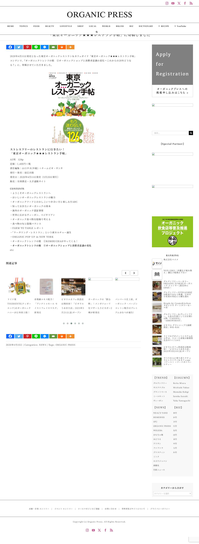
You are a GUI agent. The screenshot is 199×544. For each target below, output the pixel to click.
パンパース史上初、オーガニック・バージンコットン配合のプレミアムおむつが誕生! (126, 306)
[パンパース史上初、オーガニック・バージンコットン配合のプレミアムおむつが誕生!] (127, 287)
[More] (70, 47)
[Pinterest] (27, 47)
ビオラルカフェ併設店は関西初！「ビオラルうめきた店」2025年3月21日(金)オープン (72, 306)
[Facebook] (10, 47)
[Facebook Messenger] (45, 47)
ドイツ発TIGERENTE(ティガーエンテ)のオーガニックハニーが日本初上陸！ (19, 306)
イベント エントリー (63, 508)
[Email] (53, 47)
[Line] (36, 47)
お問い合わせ (111, 508)
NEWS (42, 344)
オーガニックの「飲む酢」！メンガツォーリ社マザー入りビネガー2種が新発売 (100, 306)
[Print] (62, 47)
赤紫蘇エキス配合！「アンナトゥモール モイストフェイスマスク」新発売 (46, 306)
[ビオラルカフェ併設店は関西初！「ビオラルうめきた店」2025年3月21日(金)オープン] (73, 287)
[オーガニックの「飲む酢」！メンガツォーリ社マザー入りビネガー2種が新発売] (100, 287)
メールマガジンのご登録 (89, 508)
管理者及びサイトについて (133, 508)
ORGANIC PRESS (65, 344)
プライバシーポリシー (160, 508)
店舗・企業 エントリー (39, 508)
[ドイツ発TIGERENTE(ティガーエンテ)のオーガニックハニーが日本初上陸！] (19, 287)
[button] (97, 32)
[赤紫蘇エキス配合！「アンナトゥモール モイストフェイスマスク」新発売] (46, 287)
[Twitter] (19, 47)
